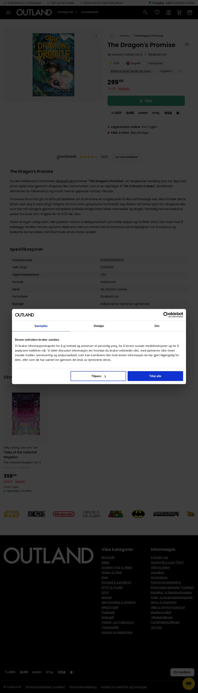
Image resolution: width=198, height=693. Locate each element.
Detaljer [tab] (99, 326)
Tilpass (96, 376)
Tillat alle (155, 376)
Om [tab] (156, 326)
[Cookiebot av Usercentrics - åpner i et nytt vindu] (166, 315)
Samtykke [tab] (41, 326)
